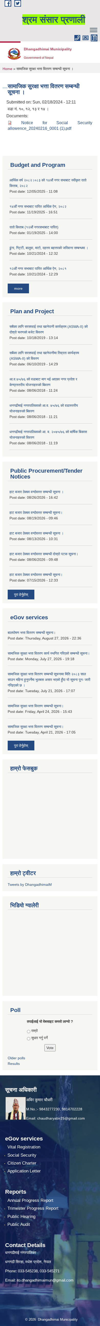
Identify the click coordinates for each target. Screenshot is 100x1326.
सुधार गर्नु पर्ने (39, 1038)
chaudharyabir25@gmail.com (61, 1118)
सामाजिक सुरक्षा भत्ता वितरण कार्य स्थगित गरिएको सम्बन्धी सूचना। (49, 653)
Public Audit (18, 1224)
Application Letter (24, 1171)
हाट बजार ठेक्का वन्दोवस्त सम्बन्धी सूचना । (36, 492)
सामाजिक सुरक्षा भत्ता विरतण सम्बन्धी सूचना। (36, 706)
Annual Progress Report (30, 1200)
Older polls (16, 1058)
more (18, 288)
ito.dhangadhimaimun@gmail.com (45, 1280)
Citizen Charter (21, 1163)
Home (7, 69)
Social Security (21, 1155)
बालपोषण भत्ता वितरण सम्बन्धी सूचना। (32, 633)
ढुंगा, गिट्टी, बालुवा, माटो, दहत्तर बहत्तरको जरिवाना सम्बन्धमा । (48, 248)
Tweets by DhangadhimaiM (30, 884)
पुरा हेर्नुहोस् (21, 594)
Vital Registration (23, 1147)
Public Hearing (21, 1216)
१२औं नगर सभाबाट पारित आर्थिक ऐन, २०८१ (37, 268)
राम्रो (34, 1031)
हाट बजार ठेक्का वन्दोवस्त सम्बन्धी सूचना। (36, 512)
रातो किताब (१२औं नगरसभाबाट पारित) (33, 227)
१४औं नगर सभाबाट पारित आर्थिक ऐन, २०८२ (37, 206)
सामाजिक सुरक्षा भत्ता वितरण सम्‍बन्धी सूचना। (36, 727)
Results (14, 1064)
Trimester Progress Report (32, 1208)
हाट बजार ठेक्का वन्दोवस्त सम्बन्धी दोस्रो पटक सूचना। (43, 554)
